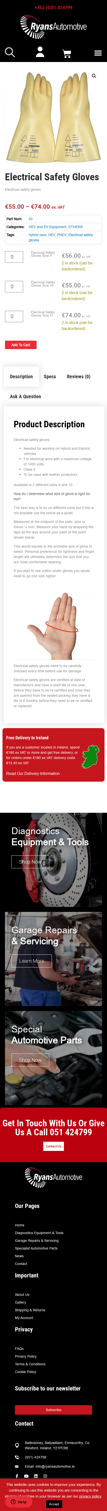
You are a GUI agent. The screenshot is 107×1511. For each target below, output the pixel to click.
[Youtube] (26, 1476)
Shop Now (30, 862)
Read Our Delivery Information (33, 773)
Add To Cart (20, 344)
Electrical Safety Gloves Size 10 (43, 284)
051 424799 (71, 1132)
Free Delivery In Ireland (27, 737)
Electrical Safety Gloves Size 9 (43, 254)
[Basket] (66, 54)
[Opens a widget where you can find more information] (18, 1502)
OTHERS (75, 226)
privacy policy (90, 1496)
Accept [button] (54, 1504)
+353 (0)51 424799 (53, 7)
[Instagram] (45, 1476)
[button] (98, 53)
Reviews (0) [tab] (78, 376)
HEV (51, 234)
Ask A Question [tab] (25, 396)
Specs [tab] (50, 376)
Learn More (31, 961)
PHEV (61, 234)
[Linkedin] (36, 1476)
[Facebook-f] (17, 1476)
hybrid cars (37, 234)
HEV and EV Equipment (47, 226)
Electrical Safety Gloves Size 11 (43, 314)
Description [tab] (21, 376)
